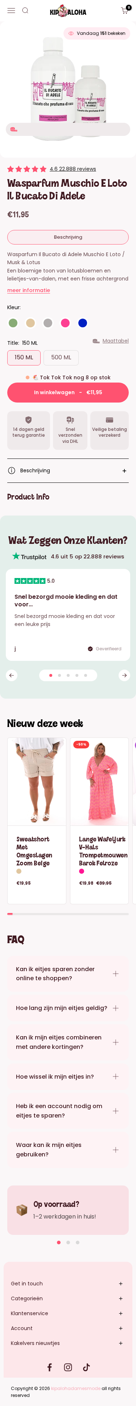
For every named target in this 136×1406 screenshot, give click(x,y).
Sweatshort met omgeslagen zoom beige (34, 850)
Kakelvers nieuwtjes (35, 1343)
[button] (11, 675)
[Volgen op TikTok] (86, 1367)
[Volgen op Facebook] (49, 1367)
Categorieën (27, 1298)
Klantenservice (29, 1313)
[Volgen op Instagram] (68, 1367)
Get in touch (27, 1283)
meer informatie (28, 290)
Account (22, 1328)
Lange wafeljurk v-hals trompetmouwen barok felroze (103, 850)
